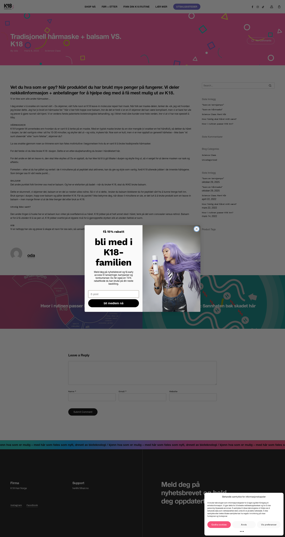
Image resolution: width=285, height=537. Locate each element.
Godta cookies (219, 524)
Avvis (244, 524)
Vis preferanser (269, 524)
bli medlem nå (113, 303)
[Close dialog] (196, 229)
